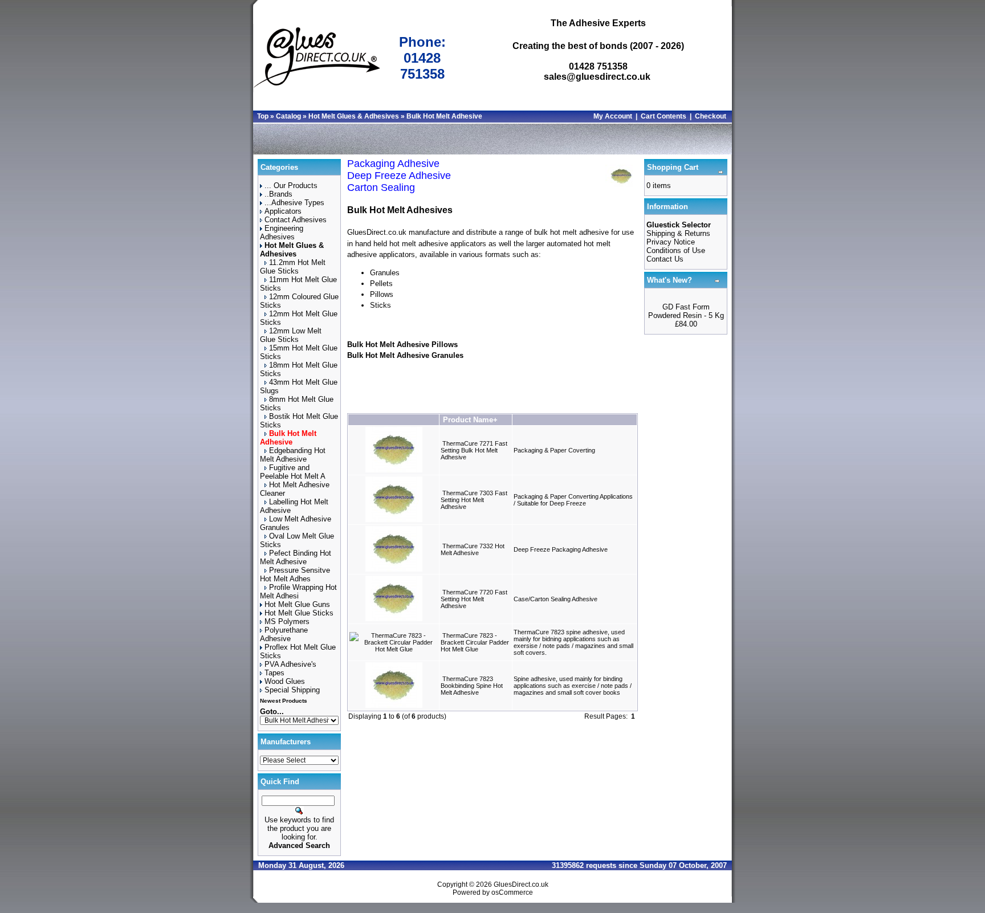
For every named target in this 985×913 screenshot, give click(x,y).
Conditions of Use (675, 250)
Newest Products (283, 701)
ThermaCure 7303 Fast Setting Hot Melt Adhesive (474, 500)
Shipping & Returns (678, 233)
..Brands (278, 194)
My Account (612, 116)
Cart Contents (663, 116)
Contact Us (664, 259)
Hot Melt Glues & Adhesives (353, 116)
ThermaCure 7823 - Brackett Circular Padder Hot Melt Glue (475, 642)
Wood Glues (284, 681)
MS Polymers (287, 621)
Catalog (288, 116)
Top (262, 116)
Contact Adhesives (295, 219)
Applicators (283, 211)
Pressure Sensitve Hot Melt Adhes (295, 574)
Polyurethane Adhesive (284, 634)
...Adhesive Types (294, 202)
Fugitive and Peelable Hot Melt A (292, 471)
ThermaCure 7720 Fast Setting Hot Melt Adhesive (474, 599)
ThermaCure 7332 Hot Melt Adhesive (472, 549)
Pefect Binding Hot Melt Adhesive (295, 557)
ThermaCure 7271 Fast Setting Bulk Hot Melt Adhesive (474, 450)
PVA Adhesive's (290, 664)
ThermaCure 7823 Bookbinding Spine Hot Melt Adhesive (472, 685)
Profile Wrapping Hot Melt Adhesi (298, 591)
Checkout (710, 116)
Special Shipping (292, 690)
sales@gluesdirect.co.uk (597, 76)
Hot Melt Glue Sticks (298, 613)
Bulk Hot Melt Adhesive (444, 116)
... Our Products (291, 185)
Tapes (274, 673)
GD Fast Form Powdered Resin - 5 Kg (686, 311)
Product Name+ (470, 419)
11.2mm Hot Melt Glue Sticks (292, 266)
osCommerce (512, 892)
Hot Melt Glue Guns (297, 604)
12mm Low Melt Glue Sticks (290, 335)
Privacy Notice (670, 242)
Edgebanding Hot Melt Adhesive (292, 454)
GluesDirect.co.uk (521, 884)
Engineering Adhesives (281, 232)
